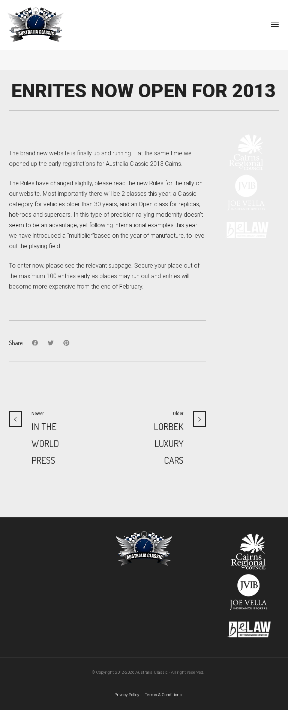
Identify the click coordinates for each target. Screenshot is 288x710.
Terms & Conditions (163, 694)
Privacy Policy (126, 694)
